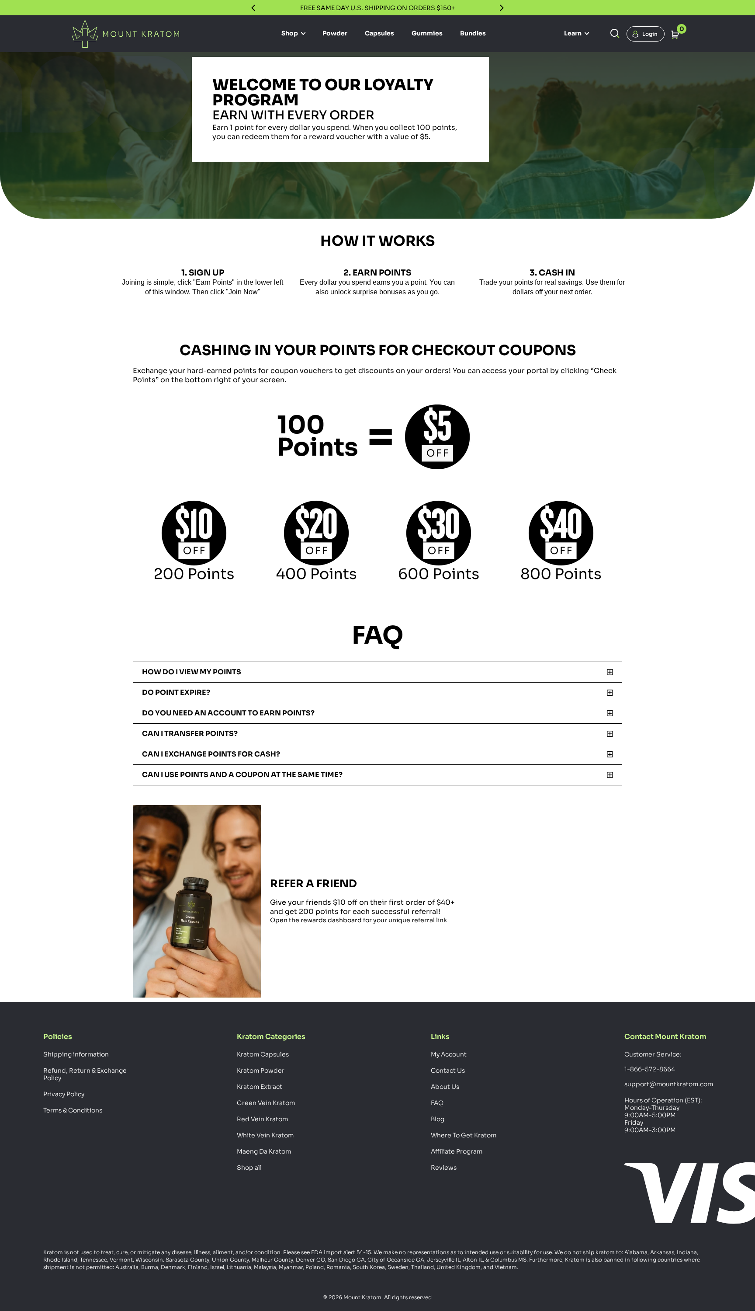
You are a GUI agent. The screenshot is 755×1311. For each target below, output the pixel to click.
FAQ (437, 1103)
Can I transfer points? (190, 733)
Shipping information (76, 1054)
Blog (437, 1119)
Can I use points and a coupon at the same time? (242, 774)
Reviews (444, 1168)
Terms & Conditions (72, 1110)
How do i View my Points (191, 671)
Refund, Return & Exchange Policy (85, 1074)
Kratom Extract (259, 1087)
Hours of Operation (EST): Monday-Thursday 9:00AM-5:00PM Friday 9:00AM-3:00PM (663, 1115)
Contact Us (448, 1070)
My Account (449, 1054)
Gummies (427, 33)
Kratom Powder (260, 1070)
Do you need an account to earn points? (228, 713)
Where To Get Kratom (463, 1135)
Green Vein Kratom (266, 1103)
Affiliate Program (456, 1151)
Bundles (473, 33)
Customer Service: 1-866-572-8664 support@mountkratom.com (668, 1069)
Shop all (249, 1168)
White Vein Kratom (265, 1135)
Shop (290, 33)
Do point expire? (176, 692)
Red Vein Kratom (262, 1119)
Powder (334, 33)
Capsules (379, 33)
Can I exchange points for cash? (211, 754)
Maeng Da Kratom (264, 1151)
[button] (377, 672)
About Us (445, 1087)
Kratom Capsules (263, 1054)
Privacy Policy (63, 1094)
